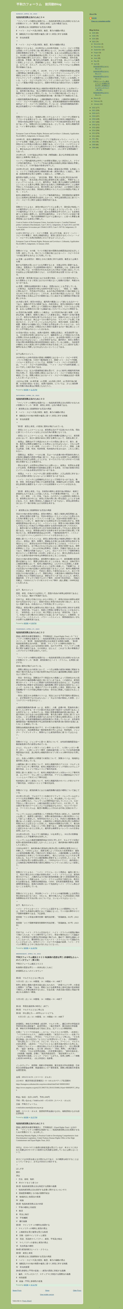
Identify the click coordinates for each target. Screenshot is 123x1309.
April (95, 64)
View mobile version (47, 1294)
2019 (94, 116)
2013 (94, 133)
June (96, 58)
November (97, 47)
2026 (94, 33)
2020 (94, 113)
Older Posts (77, 1290)
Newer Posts (17, 1290)
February (97, 101)
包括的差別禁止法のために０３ (30, 399)
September (98, 50)
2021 (94, 110)
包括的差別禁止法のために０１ (30, 1123)
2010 (94, 142)
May (95, 61)
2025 (94, 36)
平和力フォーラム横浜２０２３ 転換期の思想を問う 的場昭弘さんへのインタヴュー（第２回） (101, 86)
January (97, 104)
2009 (94, 145)
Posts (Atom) (27, 1301)
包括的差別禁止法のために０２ (30, 632)
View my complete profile (100, 21)
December (97, 44)
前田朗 (94, 18)
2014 (94, 130)
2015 (94, 127)
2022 (94, 108)
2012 (94, 136)
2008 (94, 147)
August (96, 53)
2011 (94, 139)
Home (47, 1290)
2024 (94, 39)
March (96, 98)
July (95, 55)
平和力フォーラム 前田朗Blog (38, 4)
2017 (94, 122)
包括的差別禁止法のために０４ (30, 17)
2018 (94, 119)
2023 (94, 41)
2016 (94, 125)
